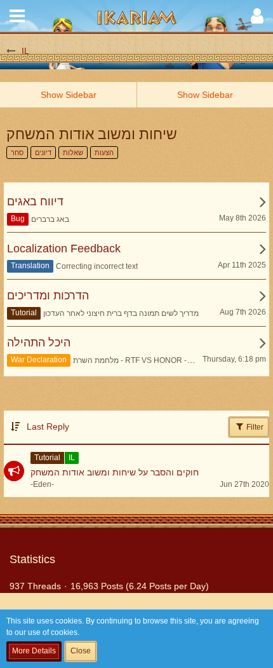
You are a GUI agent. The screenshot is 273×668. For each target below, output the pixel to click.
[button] (17, 16)
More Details (34, 650)
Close (80, 650)
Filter (253, 427)
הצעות (104, 152)
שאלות (73, 152)
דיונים (43, 152)
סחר (17, 152)
